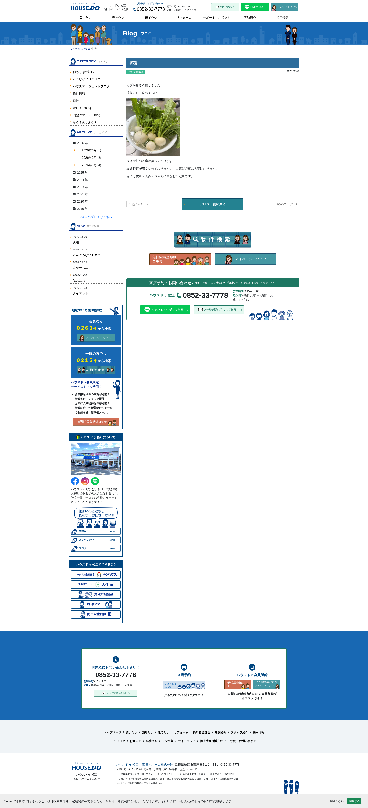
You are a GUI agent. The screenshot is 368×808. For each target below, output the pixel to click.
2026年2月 (89, 157)
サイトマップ (186, 741)
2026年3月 (89, 150)
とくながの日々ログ (86, 79)
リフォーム (184, 17)
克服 (76, 242)
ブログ (121, 741)
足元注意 (79, 280)
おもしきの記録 (83, 72)
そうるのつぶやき (85, 122)
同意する (354, 801)
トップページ (112, 732)
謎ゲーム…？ (82, 267)
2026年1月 (89, 165)
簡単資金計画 (201, 732)
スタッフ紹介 (239, 732)
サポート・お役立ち (217, 17)
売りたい (118, 17)
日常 (76, 100)
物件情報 (79, 93)
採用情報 (282, 17)
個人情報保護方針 (211, 741)
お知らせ (135, 741)
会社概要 (151, 741)
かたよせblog (82, 108)
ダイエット (80, 293)
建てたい (151, 17)
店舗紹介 (250, 17)
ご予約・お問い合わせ (242, 741)
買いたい (85, 17)
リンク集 (167, 741)
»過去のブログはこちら (96, 217)
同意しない (337, 801)
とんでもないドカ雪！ (88, 255)
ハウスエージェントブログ (91, 86)
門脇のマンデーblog (86, 115)
